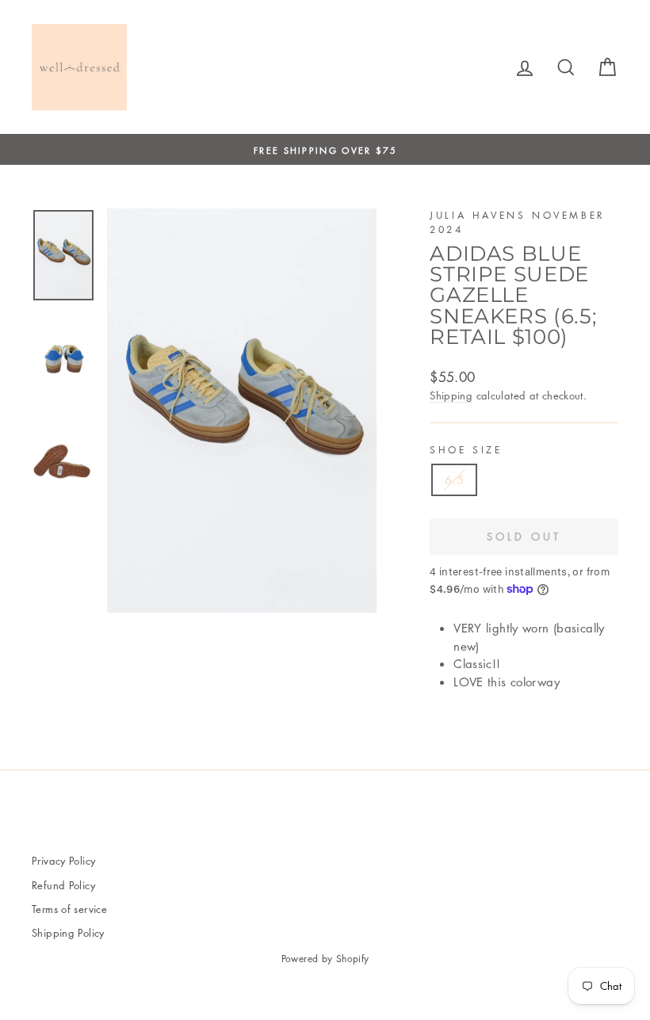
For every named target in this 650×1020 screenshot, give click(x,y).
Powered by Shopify (325, 958)
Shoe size (466, 450)
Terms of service (69, 908)
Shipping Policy (68, 932)
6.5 (454, 479)
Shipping (451, 395)
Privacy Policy (63, 860)
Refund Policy (63, 884)
